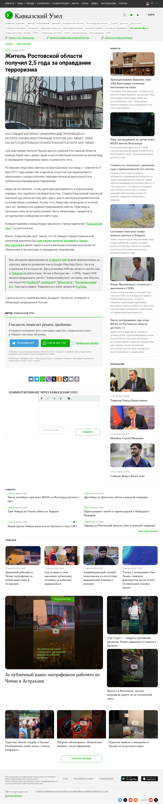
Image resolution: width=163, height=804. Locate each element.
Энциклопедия (60, 3)
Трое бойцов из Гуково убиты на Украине (33, 511)
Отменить (87, 432)
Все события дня (148, 531)
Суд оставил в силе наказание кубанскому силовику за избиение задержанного (58, 577)
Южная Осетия (80, 33)
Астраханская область (73, 23)
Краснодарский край (73, 28)
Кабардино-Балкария (16, 28)
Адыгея (30, 23)
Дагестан (124, 23)
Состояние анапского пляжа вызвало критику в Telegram (127, 233)
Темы (20, 3)
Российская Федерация (116, 28)
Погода (123, 3)
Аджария (20, 23)
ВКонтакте (65, 282)
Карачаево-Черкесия (50, 28)
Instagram (47, 282)
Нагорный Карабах (94, 28)
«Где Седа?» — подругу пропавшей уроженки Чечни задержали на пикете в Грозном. (131, 641)
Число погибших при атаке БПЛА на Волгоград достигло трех (43, 499)
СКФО (35, 33)
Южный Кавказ (96, 33)
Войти (151, 15)
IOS (64, 260)
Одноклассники (85, 282)
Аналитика (43, 3)
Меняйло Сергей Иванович (127, 438)
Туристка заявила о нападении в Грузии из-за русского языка (129, 744)
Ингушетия (136, 23)
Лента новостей (23, 44)
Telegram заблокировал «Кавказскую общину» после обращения (79, 744)
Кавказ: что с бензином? (21, 38)
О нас (65, 778)
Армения (56, 23)
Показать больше (81, 758)
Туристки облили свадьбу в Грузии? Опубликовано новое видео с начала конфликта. (27, 746)
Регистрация (50, 430)
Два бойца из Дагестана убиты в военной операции (116, 497)
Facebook (32, 282)
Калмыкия (33, 28)
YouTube (80, 286)
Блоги (85, 3)
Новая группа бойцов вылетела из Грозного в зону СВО (42, 526)
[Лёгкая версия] (147, 3)
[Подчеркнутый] (54, 398)
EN (157, 3)
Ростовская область (139, 28)
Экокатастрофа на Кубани (118, 38)
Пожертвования (106, 778)
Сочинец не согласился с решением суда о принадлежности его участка (132, 167)
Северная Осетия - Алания (18, 33)
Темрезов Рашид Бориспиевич (129, 400)
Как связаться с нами (83, 778)
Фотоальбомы (108, 3)
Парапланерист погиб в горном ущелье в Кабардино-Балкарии (117, 513)
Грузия (114, 23)
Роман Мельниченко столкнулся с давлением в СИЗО (131, 286)
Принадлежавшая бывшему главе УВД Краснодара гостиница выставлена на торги (130, 83)
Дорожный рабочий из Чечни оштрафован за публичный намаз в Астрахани (19, 577)
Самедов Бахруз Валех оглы (127, 476)
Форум (75, 3)
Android (54, 260)
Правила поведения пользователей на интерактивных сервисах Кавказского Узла (72, 791)
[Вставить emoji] (69, 398)
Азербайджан (42, 23)
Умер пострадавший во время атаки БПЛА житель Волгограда (132, 141)
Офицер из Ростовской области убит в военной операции (119, 525)
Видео (95, 3)
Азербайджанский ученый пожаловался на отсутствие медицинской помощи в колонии (100, 577)
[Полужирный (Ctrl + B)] (41, 398)
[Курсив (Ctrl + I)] (48, 398)
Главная (9, 44)
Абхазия (9, 23)
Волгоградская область (97, 23)
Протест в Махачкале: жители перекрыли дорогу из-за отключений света (129, 694)
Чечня (67, 33)
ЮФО (108, 33)
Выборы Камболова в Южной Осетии (69, 38)
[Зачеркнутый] (60, 398)
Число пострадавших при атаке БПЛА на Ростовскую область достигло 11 (129, 323)
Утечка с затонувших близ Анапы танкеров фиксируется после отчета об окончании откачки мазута (138, 579)
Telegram (17, 273)
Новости (9, 3)
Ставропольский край (51, 33)
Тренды (30, 3)
